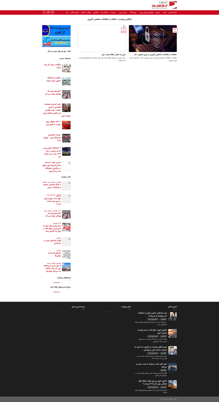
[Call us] (44, 12)
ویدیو (158, 12)
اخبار (164, 12)
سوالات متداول (86, 12)
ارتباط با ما (104, 12)
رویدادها (133, 12)
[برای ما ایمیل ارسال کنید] (48, 12)
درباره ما (113, 12)
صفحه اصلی (172, 12)
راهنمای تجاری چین (147, 12)
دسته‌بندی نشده (153, 319)
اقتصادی (163, 319)
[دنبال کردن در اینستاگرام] (52, 12)
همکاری (96, 12)
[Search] (67, 12)
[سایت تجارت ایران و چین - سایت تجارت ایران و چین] (163, 5)
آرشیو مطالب (74, 12)
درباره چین (123, 12)
